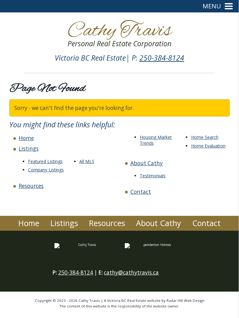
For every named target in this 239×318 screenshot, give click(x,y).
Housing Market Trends (156, 140)
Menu (212, 6)
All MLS (86, 161)
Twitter (182, 274)
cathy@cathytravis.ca (131, 272)
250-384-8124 (161, 58)
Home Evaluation (208, 146)
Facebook (169, 274)
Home (26, 138)
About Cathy (146, 163)
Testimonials (153, 176)
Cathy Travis (119, 32)
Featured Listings (45, 161)
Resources (31, 185)
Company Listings (46, 170)
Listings (29, 148)
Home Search (204, 137)
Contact (140, 191)
